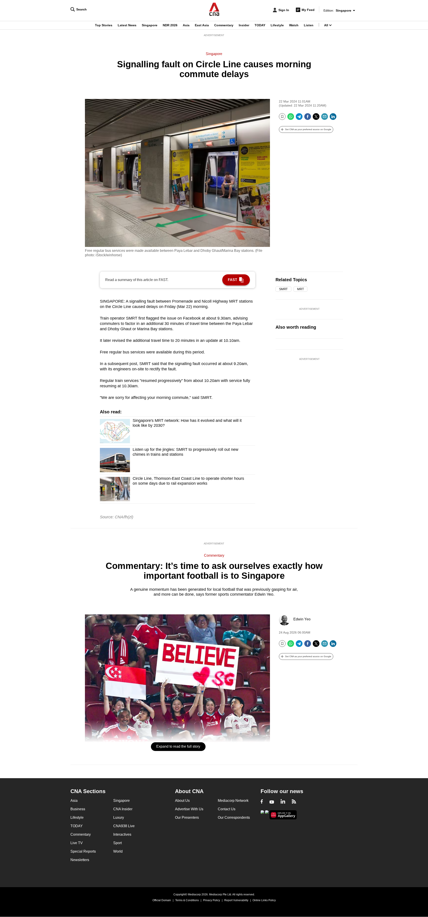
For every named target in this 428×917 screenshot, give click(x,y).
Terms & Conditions (187, 900)
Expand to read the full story (178, 746)
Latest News (127, 25)
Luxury (118, 817)
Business (77, 809)
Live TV (76, 843)
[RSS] (294, 802)
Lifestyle (277, 25)
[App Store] (267, 814)
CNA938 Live (124, 826)
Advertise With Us (189, 809)
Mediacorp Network (233, 800)
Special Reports (83, 851)
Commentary (223, 25)
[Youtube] (272, 802)
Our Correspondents (234, 817)
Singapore (149, 25)
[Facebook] (307, 118)
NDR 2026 (170, 25)
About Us (182, 800)
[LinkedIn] (333, 118)
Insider (244, 25)
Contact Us (226, 809)
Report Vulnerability (236, 900)
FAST (232, 280)
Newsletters (79, 860)
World (118, 851)
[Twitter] (316, 118)
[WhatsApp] (290, 118)
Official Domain (161, 900)
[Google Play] (262, 814)
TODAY (260, 25)
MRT (300, 289)
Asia (186, 25)
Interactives (122, 834)
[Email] (324, 118)
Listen (308, 25)
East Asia (202, 25)
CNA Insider (122, 809)
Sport (117, 843)
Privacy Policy (211, 900)
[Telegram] (299, 118)
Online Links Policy (264, 900)
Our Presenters (187, 817)
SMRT (283, 289)
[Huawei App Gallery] (283, 814)
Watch (293, 25)
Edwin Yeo (302, 619)
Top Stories (103, 25)
